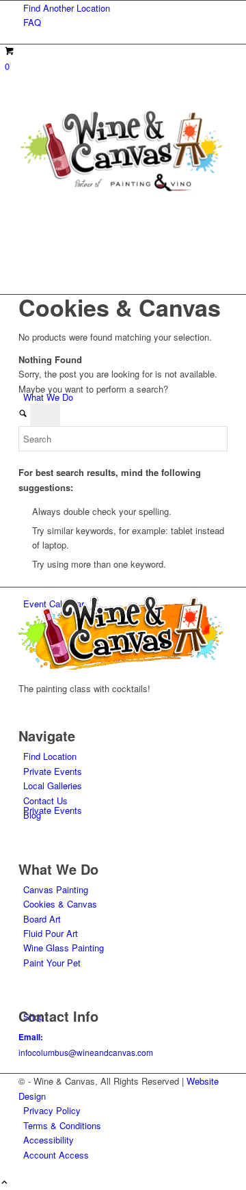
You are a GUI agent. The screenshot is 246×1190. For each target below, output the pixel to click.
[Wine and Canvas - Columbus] (120, 190)
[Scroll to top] (4, 1182)
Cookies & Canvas (60, 903)
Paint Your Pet (52, 962)
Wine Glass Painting (63, 947)
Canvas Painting (55, 889)
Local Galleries (52, 785)
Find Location (50, 756)
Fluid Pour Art (50, 933)
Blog (32, 814)
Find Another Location (66, 7)
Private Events (52, 771)
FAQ (32, 22)
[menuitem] (125, 8)
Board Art (42, 918)
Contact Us (45, 800)
